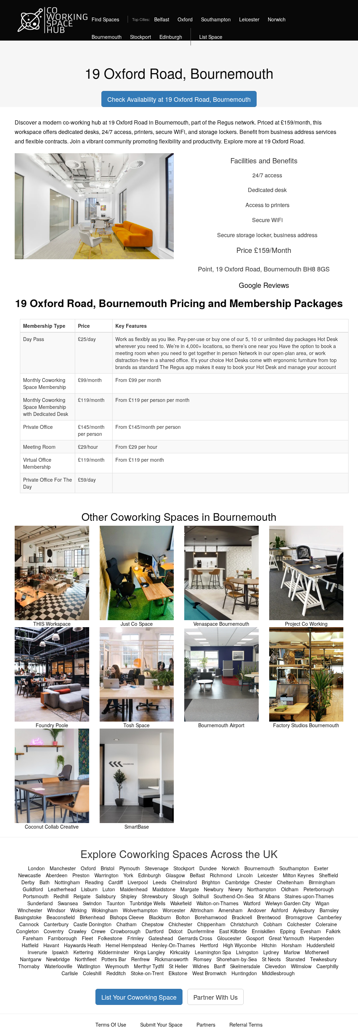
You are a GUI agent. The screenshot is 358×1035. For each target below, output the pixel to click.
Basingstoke (28, 917)
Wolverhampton (140, 910)
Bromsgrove (299, 917)
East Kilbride (233, 931)
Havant (51, 945)
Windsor (56, 910)
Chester (263, 882)
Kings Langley (149, 952)
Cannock (29, 924)
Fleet (87, 938)
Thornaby (29, 966)
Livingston (247, 952)
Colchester (299, 924)
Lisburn (89, 889)
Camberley (329, 917)
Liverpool (138, 882)
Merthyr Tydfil (149, 966)
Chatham (126, 924)
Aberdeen (56, 875)
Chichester (180, 924)
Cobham (272, 924)
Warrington (106, 875)
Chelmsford (184, 882)
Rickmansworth (171, 959)
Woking (78, 910)
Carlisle (70, 973)
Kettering (83, 952)
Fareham (33, 938)
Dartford (154, 931)
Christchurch (244, 924)
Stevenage (157, 868)
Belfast (161, 19)
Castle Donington (92, 924)
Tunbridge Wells (147, 903)
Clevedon (275, 966)
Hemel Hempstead (126, 945)
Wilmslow (301, 966)
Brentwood (269, 917)
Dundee (208, 868)
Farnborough (62, 938)
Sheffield (328, 875)
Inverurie (37, 952)
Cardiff (115, 882)
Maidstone (164, 889)
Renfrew (140, 959)
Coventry (54, 931)
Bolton (183, 917)
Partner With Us (215, 996)
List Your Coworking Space (139, 996)
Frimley (135, 938)
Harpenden (321, 938)
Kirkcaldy (180, 952)
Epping (287, 931)
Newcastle (29, 875)
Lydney (271, 952)
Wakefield (181, 903)
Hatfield (30, 945)
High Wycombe (240, 945)
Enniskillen (263, 931)
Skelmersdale (245, 966)
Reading (94, 882)
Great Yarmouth (286, 938)
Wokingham (105, 910)
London (36, 868)
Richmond (221, 875)
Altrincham (202, 910)
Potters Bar (113, 959)
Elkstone (178, 973)
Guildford (33, 889)
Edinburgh (170, 36)
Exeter (321, 868)
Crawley (77, 931)
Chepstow (153, 924)
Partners (205, 1024)
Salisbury (105, 896)
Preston (81, 875)
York (128, 875)
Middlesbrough (278, 973)
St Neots (271, 959)
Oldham (290, 889)
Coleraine (326, 924)
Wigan (322, 903)
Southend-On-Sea (234, 896)
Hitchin (269, 945)
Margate (189, 889)
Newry (235, 889)
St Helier (178, 966)
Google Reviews (264, 285)
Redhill (61, 896)
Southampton (216, 19)
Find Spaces (105, 19)
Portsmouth (36, 896)
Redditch (116, 973)
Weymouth (117, 966)
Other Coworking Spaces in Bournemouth (179, 516)
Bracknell (242, 917)
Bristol (107, 868)
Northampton (261, 889)
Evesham (310, 931)
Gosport (255, 938)
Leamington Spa (213, 952)
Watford (251, 903)
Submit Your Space (161, 1024)
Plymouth (129, 868)
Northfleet (85, 959)
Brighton (211, 882)
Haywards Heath (82, 945)
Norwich (277, 19)
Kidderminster (113, 952)
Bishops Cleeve (127, 917)
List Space (210, 36)
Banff (219, 966)
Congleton (27, 931)
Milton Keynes (298, 875)
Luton (108, 889)
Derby (28, 882)
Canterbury (56, 924)
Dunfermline (200, 931)
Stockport (140, 36)
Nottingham (67, 882)
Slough (180, 896)
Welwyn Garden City (287, 903)
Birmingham (322, 882)
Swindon (92, 903)
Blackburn (160, 917)
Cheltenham (290, 882)
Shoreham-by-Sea (236, 959)
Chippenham (211, 924)
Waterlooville (58, 966)
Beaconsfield (60, 917)
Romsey (202, 959)
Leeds (159, 882)
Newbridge (58, 959)
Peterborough (318, 889)
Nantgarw (30, 959)
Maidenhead (134, 889)
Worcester (174, 910)
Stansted (295, 959)
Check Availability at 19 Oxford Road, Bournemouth (179, 99)
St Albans (269, 896)
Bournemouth (107, 36)
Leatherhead (62, 889)
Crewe (98, 931)
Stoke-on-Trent (147, 973)
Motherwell (317, 952)
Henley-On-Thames (173, 945)
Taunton (116, 903)
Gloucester (229, 938)
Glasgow (175, 875)
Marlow (292, 952)
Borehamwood (211, 917)
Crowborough (125, 931)
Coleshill (92, 973)
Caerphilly (327, 966)
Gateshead (161, 938)
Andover (257, 910)
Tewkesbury (323, 959)
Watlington (88, 966)
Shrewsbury (155, 896)
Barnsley (329, 910)
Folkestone (110, 938)
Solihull (201, 896)
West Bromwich (209, 973)
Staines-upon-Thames (309, 896)
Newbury (213, 889)
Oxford (185, 19)
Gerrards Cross (195, 938)
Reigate (82, 896)
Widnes (201, 966)
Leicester (249, 19)
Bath (45, 882)
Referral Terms (246, 1024)
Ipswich (60, 952)
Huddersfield (321, 945)
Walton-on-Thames (217, 903)
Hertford (209, 945)
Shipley (129, 896)
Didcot (175, 931)
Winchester (29, 910)
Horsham (291, 945)
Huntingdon (244, 973)
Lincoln (245, 875)
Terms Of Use (110, 1024)
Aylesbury (304, 910)
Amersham (231, 910)
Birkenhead (92, 917)
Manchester (63, 868)
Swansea (68, 903)
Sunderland (40, 903)
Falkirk (333, 931)
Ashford (279, 910)
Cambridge (237, 882)
